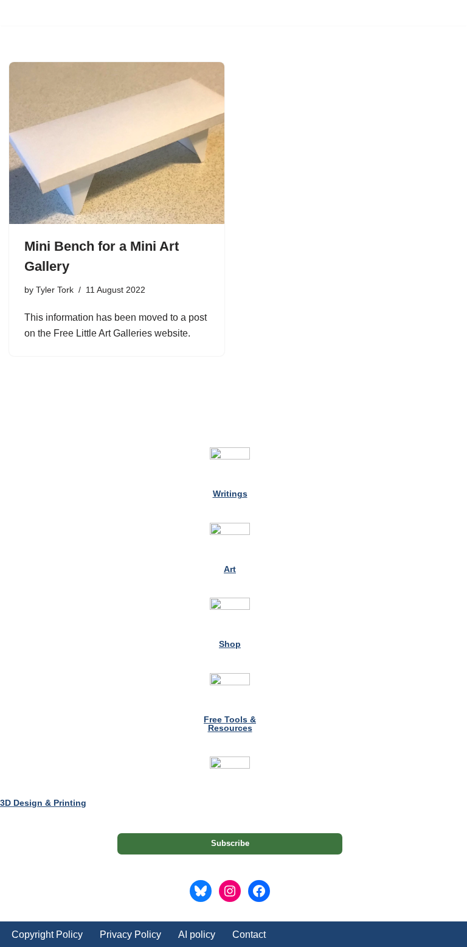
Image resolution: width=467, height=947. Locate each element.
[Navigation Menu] (443, 12)
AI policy (196, 934)
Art (230, 569)
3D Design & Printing (43, 803)
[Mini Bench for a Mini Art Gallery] (116, 143)
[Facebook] (259, 891)
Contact (249, 934)
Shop (230, 644)
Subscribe (230, 843)
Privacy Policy (130, 934)
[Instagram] (230, 891)
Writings (230, 493)
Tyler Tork (55, 290)
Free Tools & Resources (230, 724)
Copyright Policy (47, 934)
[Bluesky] (201, 891)
